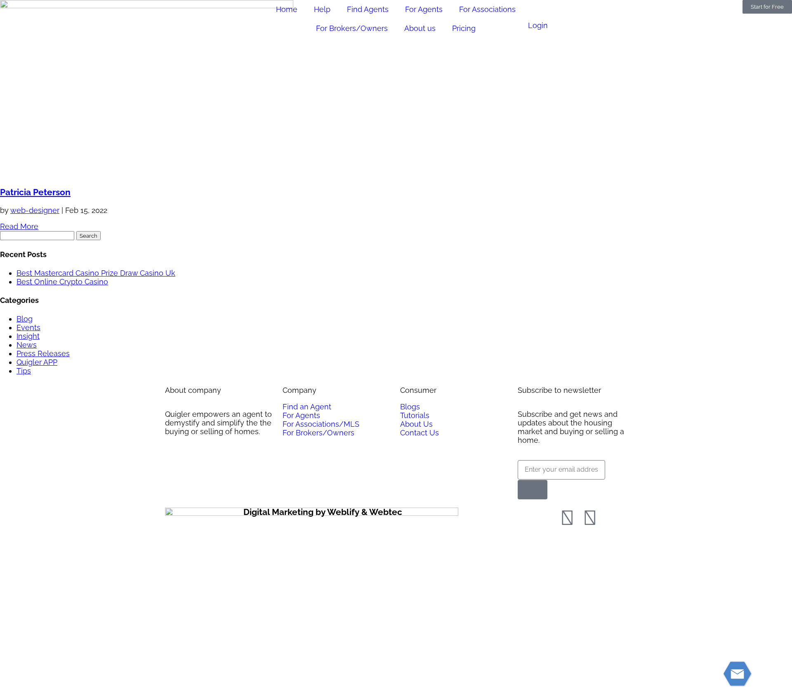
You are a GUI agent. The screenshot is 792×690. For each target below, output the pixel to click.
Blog (24, 318)
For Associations (487, 9)
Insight (28, 336)
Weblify (343, 512)
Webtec (385, 512)
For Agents (424, 9)
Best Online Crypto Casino (62, 281)
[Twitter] (590, 518)
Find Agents (368, 9)
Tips (23, 370)
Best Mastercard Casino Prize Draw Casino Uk (95, 273)
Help (322, 9)
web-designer (34, 210)
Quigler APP (36, 362)
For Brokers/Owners (352, 28)
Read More (19, 226)
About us (420, 28)
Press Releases (43, 353)
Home (286, 9)
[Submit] (532, 489)
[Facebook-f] (567, 518)
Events (28, 327)
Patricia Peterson (35, 192)
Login (538, 25)
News (26, 344)
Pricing (464, 28)
